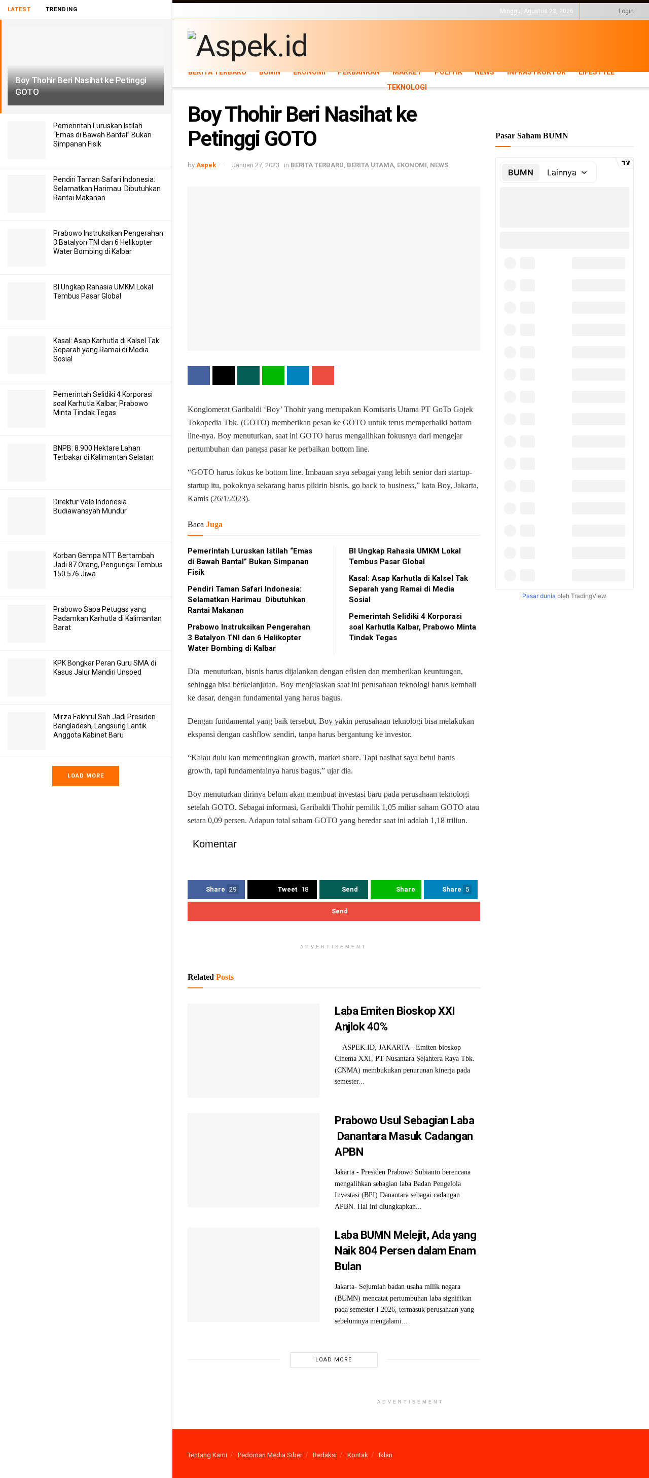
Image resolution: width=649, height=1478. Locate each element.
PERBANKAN (359, 72)
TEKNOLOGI (238, 19)
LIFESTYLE (202, 19)
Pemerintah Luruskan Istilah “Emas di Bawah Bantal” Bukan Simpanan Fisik (102, 135)
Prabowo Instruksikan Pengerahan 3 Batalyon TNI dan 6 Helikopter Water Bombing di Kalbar (108, 242)
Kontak (357, 1455)
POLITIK (448, 72)
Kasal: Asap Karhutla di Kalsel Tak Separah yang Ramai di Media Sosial (106, 350)
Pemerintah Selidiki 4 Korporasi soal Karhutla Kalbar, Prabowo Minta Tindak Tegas (103, 403)
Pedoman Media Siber (270, 1455)
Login (625, 11)
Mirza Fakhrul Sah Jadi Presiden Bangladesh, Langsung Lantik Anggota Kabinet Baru (104, 726)
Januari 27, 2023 (255, 165)
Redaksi (325, 1455)
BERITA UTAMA (370, 165)
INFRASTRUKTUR (536, 72)
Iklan (385, 1455)
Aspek (206, 165)
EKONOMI (309, 72)
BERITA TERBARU (217, 72)
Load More (85, 775)
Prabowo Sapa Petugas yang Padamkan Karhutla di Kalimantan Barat (107, 618)
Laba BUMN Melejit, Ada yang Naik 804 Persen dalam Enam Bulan (405, 1251)
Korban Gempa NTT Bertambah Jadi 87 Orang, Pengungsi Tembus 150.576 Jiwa (108, 564)
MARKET (407, 72)
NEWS (484, 72)
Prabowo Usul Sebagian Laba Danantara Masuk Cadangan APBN (405, 1136)
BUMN (269, 72)
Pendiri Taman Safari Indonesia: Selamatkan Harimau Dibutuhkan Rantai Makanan (107, 188)
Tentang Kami (207, 1455)
